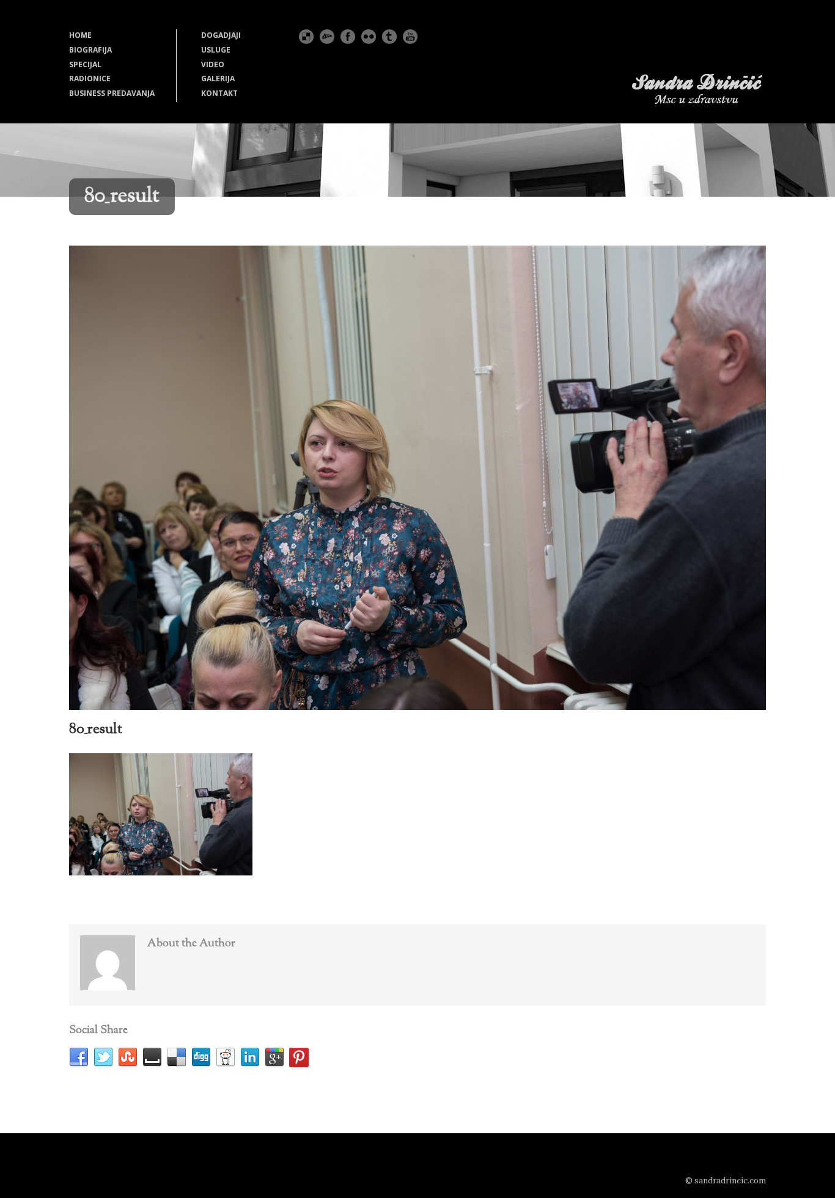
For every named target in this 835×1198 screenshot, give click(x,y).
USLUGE (215, 50)
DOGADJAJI (221, 35)
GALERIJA (218, 78)
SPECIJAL (85, 64)
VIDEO (212, 64)
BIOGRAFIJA (90, 50)
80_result (95, 729)
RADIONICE (90, 78)
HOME (80, 35)
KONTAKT (219, 93)
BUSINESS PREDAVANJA (112, 93)
